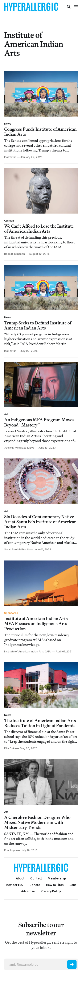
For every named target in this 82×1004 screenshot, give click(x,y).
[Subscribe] (72, 964)
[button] (57, 878)
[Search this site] (68, 6)
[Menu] (76, 6)
